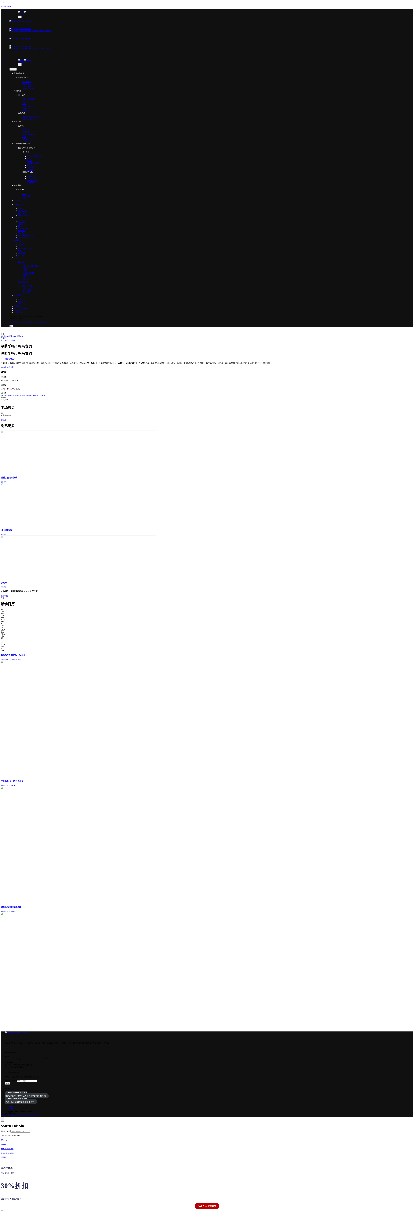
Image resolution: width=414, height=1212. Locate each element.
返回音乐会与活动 (8, 340)
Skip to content (6, 6)
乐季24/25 (4, 1140)
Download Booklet (7, 367)
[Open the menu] (11, 326)
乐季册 (3, 338)
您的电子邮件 (11, 1081)
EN (22, 12)
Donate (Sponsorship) (7, 1153)
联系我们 (21, 14)
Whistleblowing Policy (27, 322)
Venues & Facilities (42, 322)
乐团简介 (3, 1144)
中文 (29, 12)
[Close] (2, 1118)
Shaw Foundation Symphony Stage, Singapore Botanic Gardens (23, 395)
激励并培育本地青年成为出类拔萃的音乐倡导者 (25, 1094)
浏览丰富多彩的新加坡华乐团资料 (19, 1100)
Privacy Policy (14, 322)
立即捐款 (4, 596)
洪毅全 (3, 420)
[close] (11, 69)
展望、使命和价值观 (7, 1149)
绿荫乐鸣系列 (10, 359)
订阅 (7, 1083)
